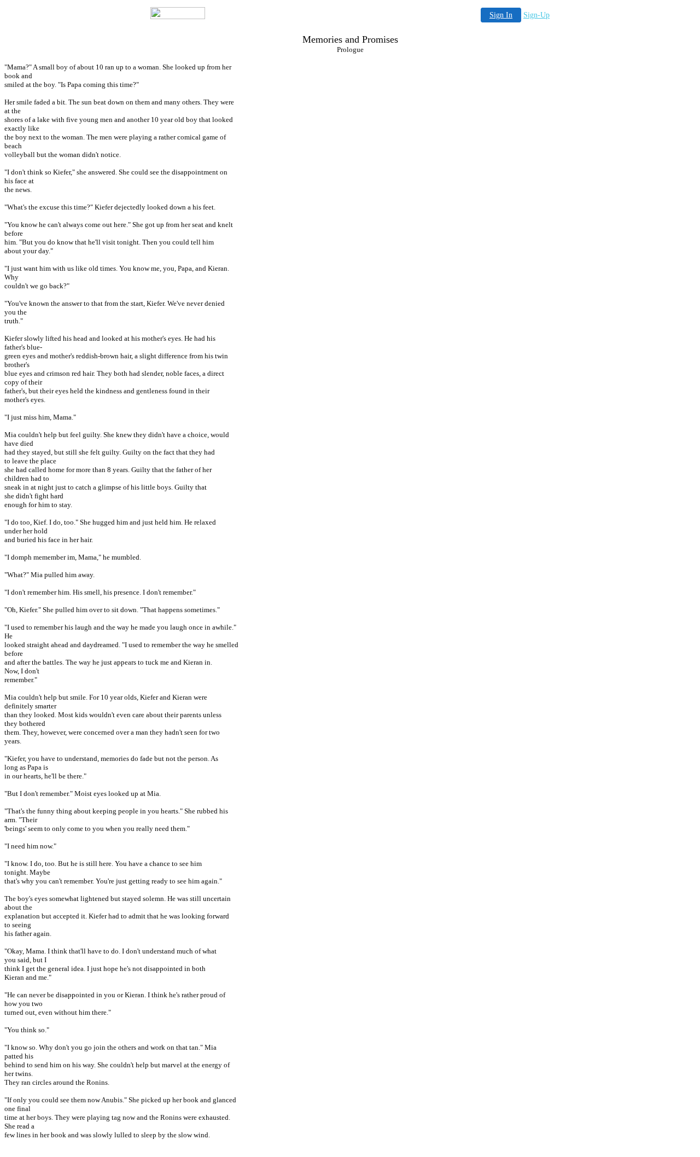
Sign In (500, 15)
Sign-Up (536, 15)
